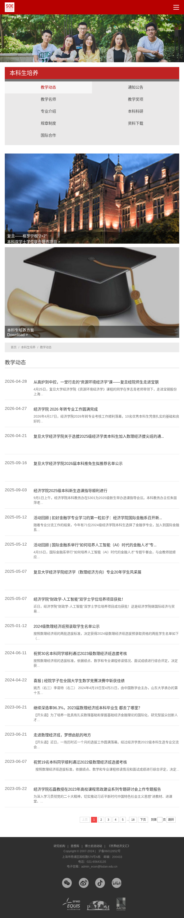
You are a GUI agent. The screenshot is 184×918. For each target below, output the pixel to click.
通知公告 (135, 87)
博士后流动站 (95, 846)
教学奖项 (135, 99)
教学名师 (48, 99)
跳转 (171, 819)
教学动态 (48, 87)
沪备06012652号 (109, 851)
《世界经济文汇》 (119, 846)
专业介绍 (48, 111)
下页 (143, 819)
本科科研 (135, 106)
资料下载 (135, 123)
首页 (14, 347)
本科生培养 (28, 347)
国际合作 (48, 130)
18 (133, 819)
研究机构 (61, 846)
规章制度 (48, 123)
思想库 (76, 846)
